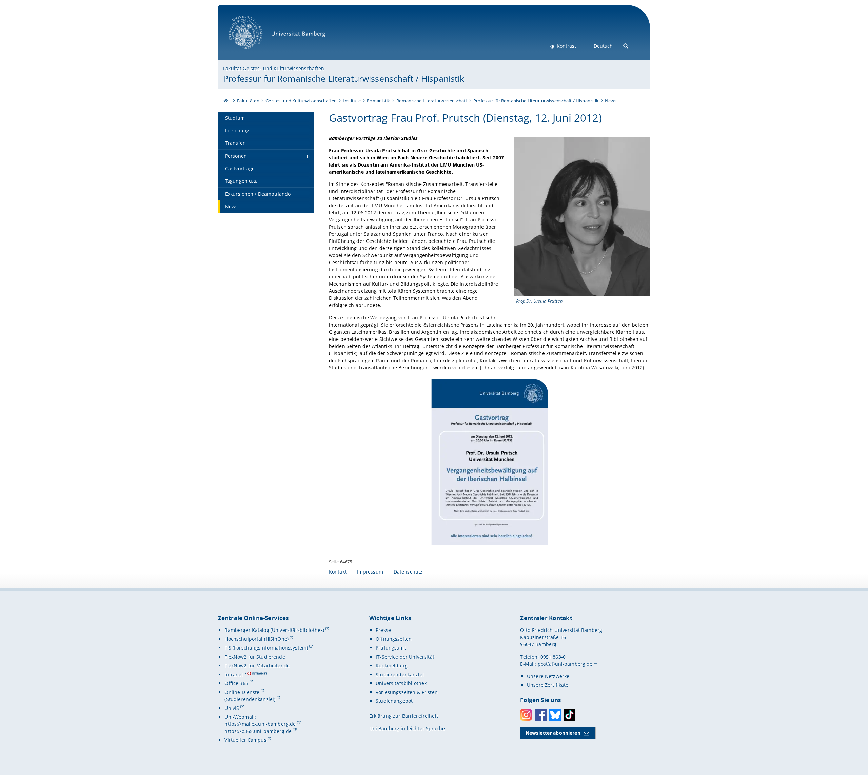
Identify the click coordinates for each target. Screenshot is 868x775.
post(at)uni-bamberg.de (565, 664)
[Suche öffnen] (626, 45)
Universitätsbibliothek (401, 683)
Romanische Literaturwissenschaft (431, 101)
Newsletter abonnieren (553, 733)
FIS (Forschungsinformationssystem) (266, 647)
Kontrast (565, 46)
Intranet (233, 674)
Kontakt (338, 571)
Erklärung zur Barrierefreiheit (403, 716)
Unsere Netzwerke (548, 676)
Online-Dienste (241, 692)
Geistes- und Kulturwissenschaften (301, 101)
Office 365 (236, 683)
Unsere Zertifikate (548, 685)
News (610, 101)
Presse (383, 630)
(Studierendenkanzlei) (249, 699)
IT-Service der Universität (405, 657)
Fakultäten (248, 101)
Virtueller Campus (245, 740)
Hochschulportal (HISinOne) (256, 639)
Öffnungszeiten (394, 639)
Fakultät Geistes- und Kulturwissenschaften (273, 68)
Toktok (569, 715)
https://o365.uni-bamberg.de (258, 731)
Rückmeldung (392, 665)
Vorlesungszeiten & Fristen (407, 692)
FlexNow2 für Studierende (254, 657)
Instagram (526, 715)
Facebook (541, 715)
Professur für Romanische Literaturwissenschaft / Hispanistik (343, 78)
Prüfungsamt (391, 647)
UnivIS (231, 708)
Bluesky (555, 715)
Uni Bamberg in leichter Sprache (407, 728)
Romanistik (378, 101)
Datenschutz (408, 571)
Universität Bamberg (252, 53)
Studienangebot (394, 701)
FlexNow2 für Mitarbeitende (257, 665)
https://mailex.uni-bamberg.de (260, 724)
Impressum (370, 571)
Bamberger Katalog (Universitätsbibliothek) (274, 630)
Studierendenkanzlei (400, 674)
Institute (351, 101)
